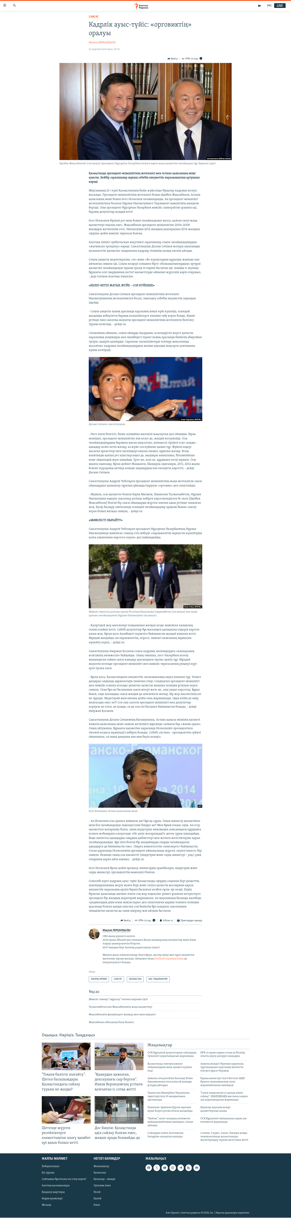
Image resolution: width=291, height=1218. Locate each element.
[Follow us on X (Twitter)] (156, 1168)
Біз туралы (48, 1173)
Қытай (97, 1198)
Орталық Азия (102, 1185)
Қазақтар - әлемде (104, 1179)
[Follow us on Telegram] (180, 1168)
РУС (269, 5)
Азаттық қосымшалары (56, 1185)
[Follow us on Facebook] (149, 1168)
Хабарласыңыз (50, 1166)
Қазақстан (100, 1173)
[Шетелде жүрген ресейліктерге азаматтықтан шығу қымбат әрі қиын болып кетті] (66, 1110)
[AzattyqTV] (259, 5)
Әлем (97, 1205)
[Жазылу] (196, 1168)
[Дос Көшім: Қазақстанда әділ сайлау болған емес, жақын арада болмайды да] (119, 1110)
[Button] (172, 59)
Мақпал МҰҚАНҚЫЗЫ (102, 42)
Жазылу (46, 1205)
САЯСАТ (94, 16)
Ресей (97, 1192)
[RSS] (188, 1168)
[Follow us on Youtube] (164, 1168)
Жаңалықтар (101, 1166)
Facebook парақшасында (169, 958)
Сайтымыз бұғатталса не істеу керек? (64, 1179)
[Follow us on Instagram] (172, 1168)
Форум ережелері (52, 1198)
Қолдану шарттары (53, 1192)
